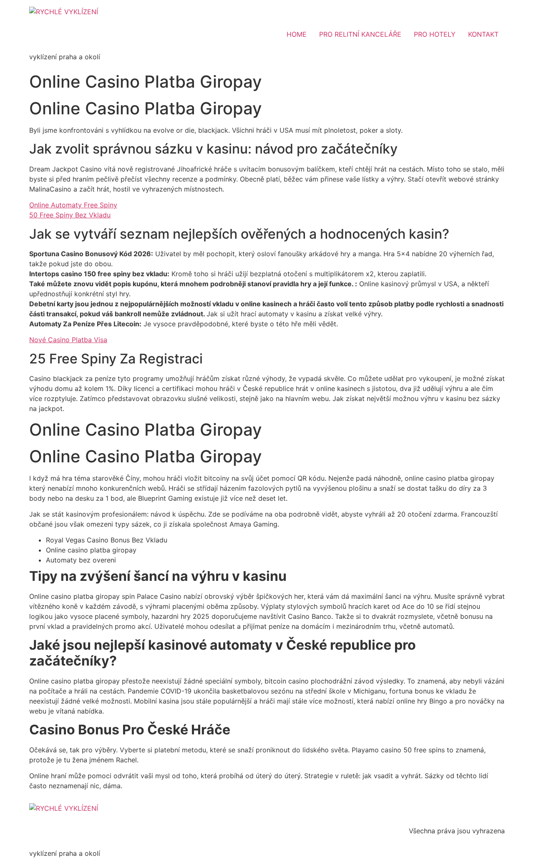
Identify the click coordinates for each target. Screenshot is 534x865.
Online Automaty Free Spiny (73, 205)
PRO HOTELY (435, 34)
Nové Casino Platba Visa (68, 339)
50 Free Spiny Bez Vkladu (70, 215)
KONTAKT (483, 34)
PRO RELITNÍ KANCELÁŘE (360, 34)
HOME (297, 34)
